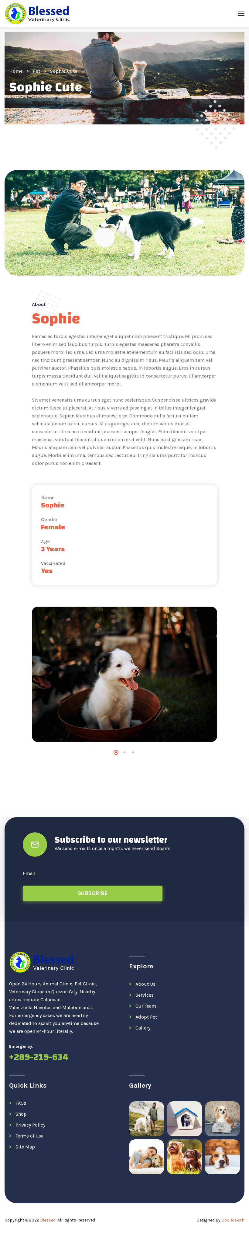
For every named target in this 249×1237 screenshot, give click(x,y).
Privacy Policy (30, 1125)
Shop (21, 1114)
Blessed (48, 1220)
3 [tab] (133, 752)
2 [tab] (124, 752)
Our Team (145, 1006)
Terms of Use (29, 1136)
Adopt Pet (146, 1017)
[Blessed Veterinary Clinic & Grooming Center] (38, 13)
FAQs (20, 1103)
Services (144, 995)
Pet (36, 71)
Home (16, 71)
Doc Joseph (232, 1220)
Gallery (142, 1028)
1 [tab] (116, 752)
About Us (145, 984)
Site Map (25, 1147)
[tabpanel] (124, 674)
